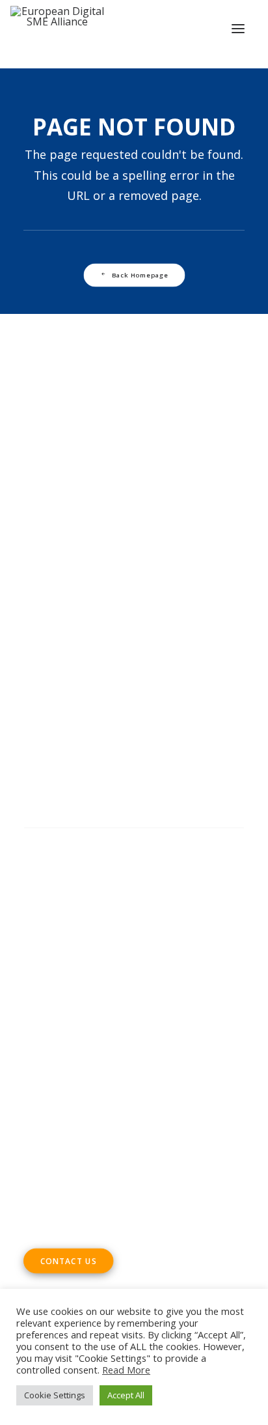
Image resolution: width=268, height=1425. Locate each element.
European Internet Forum (86, 648)
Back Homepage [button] (139, 274)
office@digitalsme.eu (102, 1110)
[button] (238, 28)
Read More (126, 1370)
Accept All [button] (125, 1395)
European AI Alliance (92, 630)
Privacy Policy (58, 929)
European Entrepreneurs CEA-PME (155, 611)
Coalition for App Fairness (86, 666)
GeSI (165, 648)
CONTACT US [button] (68, 1261)
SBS (89, 593)
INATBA (167, 630)
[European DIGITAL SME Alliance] (57, 28)
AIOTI (208, 593)
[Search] (134, 840)
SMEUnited (131, 593)
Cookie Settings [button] (54, 1395)
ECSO (176, 593)
